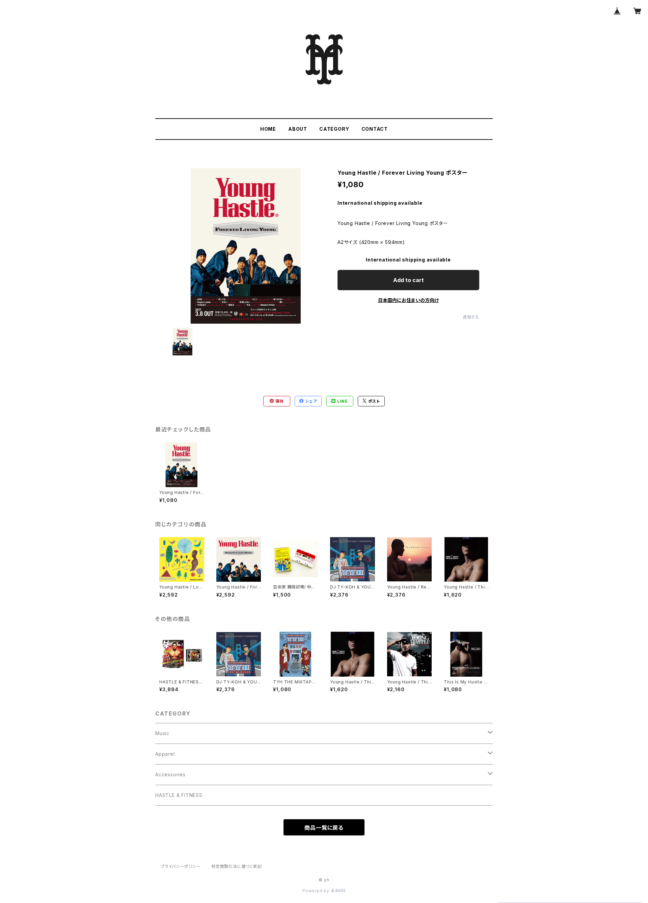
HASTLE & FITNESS (178, 795)
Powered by (316, 890)
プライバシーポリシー (180, 866)
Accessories (170, 774)
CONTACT (374, 129)
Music (162, 733)
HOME (268, 129)
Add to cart (408, 280)
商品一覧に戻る (324, 827)
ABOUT (297, 129)
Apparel (165, 754)
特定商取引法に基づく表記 (236, 866)
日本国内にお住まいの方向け (408, 300)
